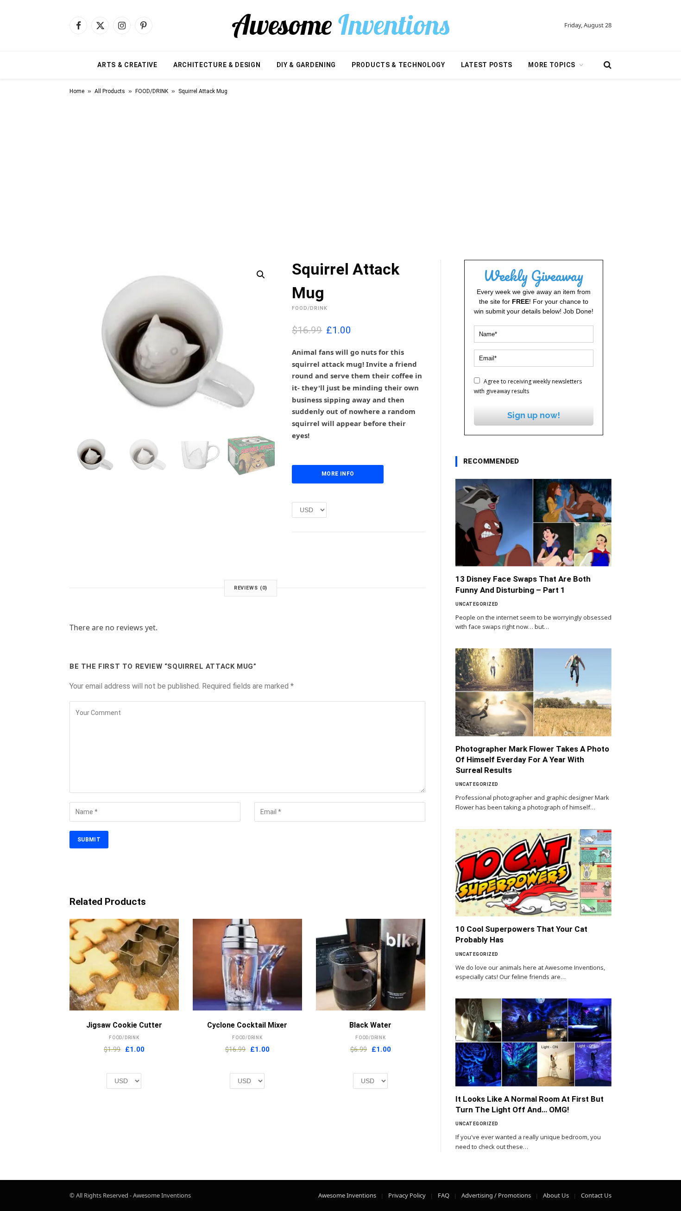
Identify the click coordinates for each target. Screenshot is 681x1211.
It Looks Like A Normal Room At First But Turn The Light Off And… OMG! (529, 1104)
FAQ (443, 1195)
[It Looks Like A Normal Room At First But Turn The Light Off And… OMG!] (533, 1042)
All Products (110, 91)
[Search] (607, 65)
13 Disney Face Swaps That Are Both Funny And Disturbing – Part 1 (523, 584)
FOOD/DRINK (151, 91)
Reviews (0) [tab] (251, 588)
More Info (338, 474)
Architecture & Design (217, 65)
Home (76, 91)
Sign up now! (533, 415)
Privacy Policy (407, 1195)
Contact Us (596, 1195)
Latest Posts (486, 65)
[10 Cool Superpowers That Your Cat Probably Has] (533, 873)
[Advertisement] (340, 175)
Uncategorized (476, 604)
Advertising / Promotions (496, 1195)
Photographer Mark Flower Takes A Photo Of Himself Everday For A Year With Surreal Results (532, 759)
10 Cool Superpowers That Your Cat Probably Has (521, 934)
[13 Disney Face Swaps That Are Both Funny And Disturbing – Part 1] (533, 523)
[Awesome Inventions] (340, 25)
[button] (260, 274)
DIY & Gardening (306, 65)
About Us (556, 1195)
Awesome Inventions (347, 1195)
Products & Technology (398, 65)
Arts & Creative (127, 65)
